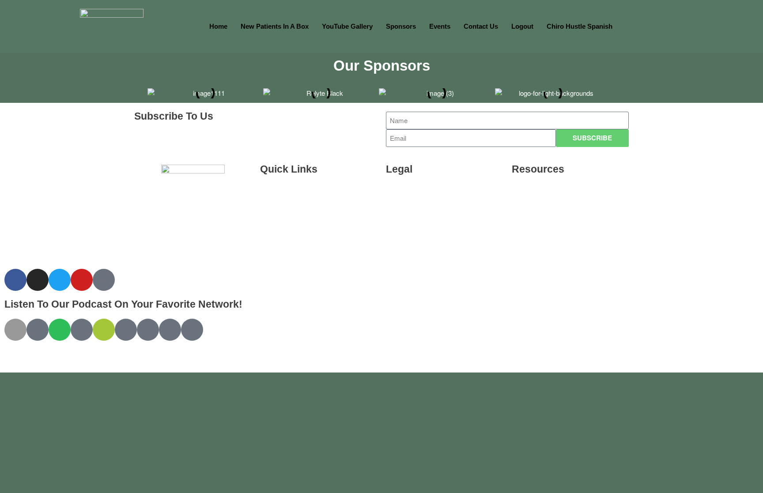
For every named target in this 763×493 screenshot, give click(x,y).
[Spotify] (60, 330)
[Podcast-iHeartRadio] (126, 330)
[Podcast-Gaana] (192, 330)
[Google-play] (37, 330)
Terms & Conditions (425, 193)
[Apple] (15, 330)
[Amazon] (82, 330)
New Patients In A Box (275, 26)
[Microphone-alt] (104, 280)
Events (439, 26)
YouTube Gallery (347, 26)
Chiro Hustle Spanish (579, 26)
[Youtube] (82, 280)
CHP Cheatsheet (294, 213)
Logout (522, 26)
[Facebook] (15, 280)
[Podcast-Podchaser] (170, 330)
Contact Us (481, 26)
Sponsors (401, 26)
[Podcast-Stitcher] (148, 330)
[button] (139, 90)
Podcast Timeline (295, 254)
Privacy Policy (416, 213)
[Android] (104, 330)
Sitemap (533, 233)
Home (218, 26)
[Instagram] (37, 280)
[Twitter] (60, 280)
